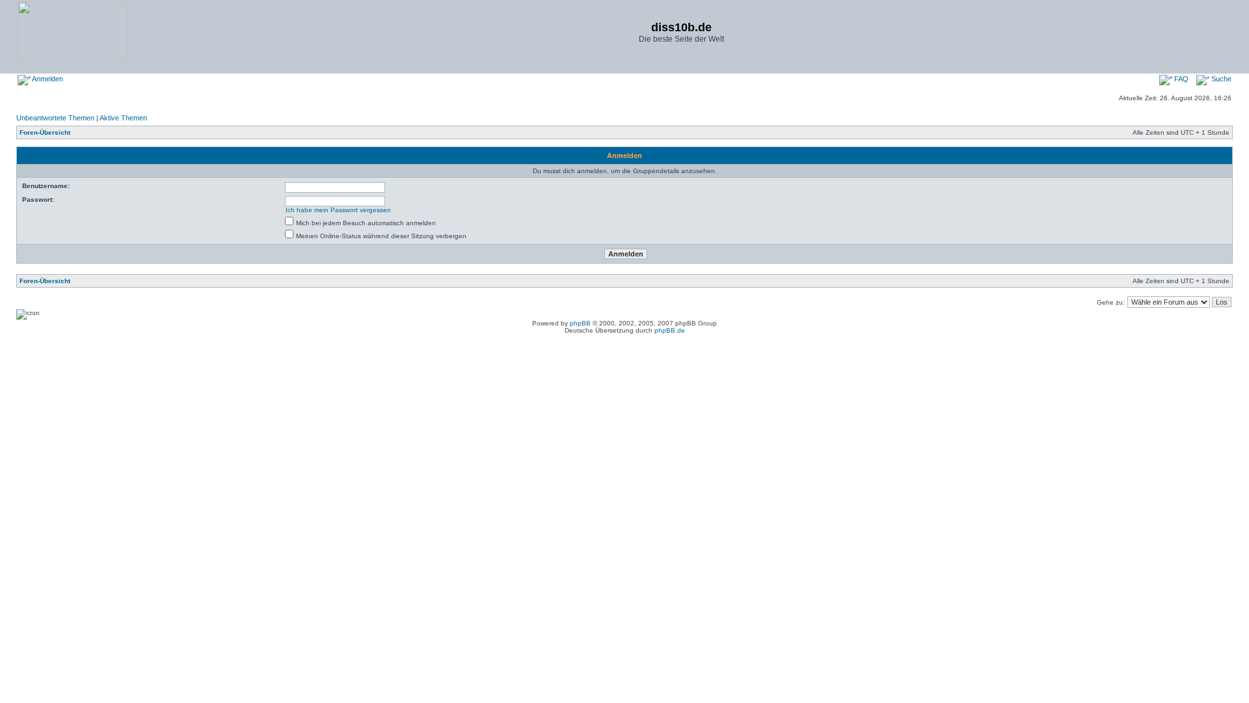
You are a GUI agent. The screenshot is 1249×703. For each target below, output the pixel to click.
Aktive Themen (123, 118)
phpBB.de (669, 330)
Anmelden (47, 79)
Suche (1220, 79)
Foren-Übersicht (45, 132)
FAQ (1180, 79)
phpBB (580, 323)
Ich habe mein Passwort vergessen (338, 210)
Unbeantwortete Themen (55, 118)
